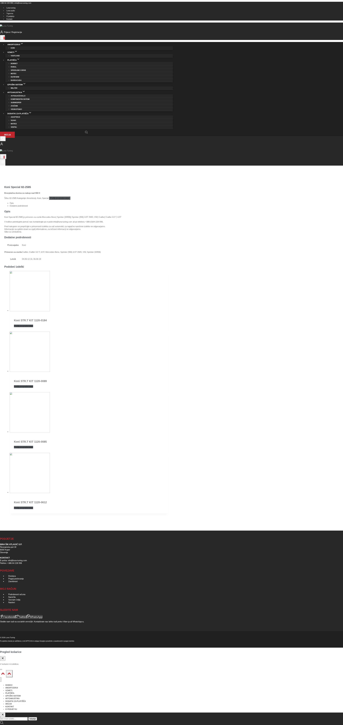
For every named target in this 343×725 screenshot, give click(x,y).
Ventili (14, 127)
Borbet (14, 63)
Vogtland (15, 56)
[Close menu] (0, 679)
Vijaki (13, 120)
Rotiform (15, 77)
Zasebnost (13, 581)
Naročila (12, 597)
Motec (13, 74)
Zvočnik (14, 106)
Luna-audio (10, 11)
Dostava (12, 576)
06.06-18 (37, 259)
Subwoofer (16, 103)
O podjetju (10, 16)
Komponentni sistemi (20, 99)
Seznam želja (14, 600)
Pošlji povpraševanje (59, 198)
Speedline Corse (18, 70)
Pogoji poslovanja (16, 579)
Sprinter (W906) (94, 252)
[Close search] (2, 715)
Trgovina (9, 13)
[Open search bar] (86, 132)
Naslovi (11, 602)
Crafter (25, 252)
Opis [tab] (12, 203)
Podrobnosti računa (16, 594)
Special (45, 198)
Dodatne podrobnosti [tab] (19, 206)
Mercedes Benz (52, 252)
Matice (14, 124)
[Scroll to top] (3, 674)
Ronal (13, 67)
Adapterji (15, 117)
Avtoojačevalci (18, 96)
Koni (13, 48)
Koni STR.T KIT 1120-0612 (30, 502)
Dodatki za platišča (15, 701)
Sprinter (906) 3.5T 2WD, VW (73, 252)
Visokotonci (16, 109)
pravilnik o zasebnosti (54, 641)
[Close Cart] (2, 658)
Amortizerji (31, 198)
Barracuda (16, 80)
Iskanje (32, 718)
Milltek (14, 88)
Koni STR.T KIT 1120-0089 (30, 381)
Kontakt (9, 19)
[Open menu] (2, 162)
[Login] (86, 144)
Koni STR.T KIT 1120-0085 (30, 441)
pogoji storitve (69, 641)
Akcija (7, 135)
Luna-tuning (10, 8)
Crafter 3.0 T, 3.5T (36, 252)
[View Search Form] (3, 138)
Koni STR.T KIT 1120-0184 (30, 320)
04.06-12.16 (27, 259)
